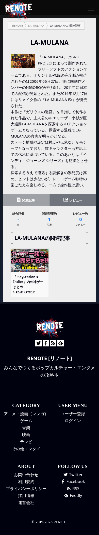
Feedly (75, 495)
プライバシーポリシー (26, 488)
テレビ (26, 441)
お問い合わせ (26, 474)
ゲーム (26, 420)
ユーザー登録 (73, 413)
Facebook (75, 481)
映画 (26, 434)
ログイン (73, 420)
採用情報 (26, 495)
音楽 (26, 427)
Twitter (75, 474)
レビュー (75, 200)
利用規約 (26, 481)
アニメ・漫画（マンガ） (26, 413)
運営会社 (26, 502)
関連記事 (28, 200)
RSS (75, 488)
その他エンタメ (26, 449)
